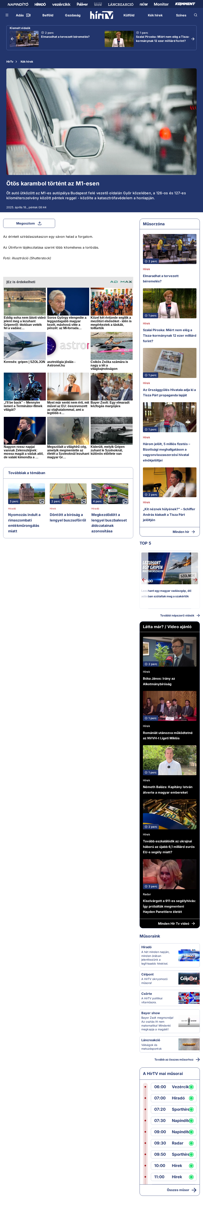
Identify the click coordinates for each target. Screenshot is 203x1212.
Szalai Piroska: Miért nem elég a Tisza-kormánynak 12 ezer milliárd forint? (163, 38)
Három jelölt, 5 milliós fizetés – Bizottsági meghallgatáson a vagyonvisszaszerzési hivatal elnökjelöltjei (166, 452)
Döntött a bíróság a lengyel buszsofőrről (68, 517)
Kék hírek (27, 61)
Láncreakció (150, 1040)
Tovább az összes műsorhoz (173, 1059)
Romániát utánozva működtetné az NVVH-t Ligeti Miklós (168, 735)
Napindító (181, 1120)
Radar (147, 894)
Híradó (12, 508)
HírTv (9, 61)
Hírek (53, 508)
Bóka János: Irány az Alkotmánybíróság (159, 681)
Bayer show (150, 1013)
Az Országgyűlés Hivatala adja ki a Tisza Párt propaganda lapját (169, 392)
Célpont (147, 974)
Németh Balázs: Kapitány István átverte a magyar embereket (167, 789)
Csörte (146, 994)
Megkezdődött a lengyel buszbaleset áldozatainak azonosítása (109, 523)
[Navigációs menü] (7, 15)
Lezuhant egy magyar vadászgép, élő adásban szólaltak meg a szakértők (166, 593)
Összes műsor (178, 1190)
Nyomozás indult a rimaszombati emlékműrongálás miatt (24, 523)
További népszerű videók (177, 615)
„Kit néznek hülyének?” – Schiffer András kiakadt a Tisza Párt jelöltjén (169, 514)
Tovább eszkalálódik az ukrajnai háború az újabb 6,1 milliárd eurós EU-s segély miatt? (169, 846)
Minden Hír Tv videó (173, 923)
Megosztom (25, 223)
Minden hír (181, 532)
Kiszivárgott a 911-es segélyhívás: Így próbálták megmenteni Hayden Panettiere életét (169, 906)
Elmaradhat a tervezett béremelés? (65, 36)
